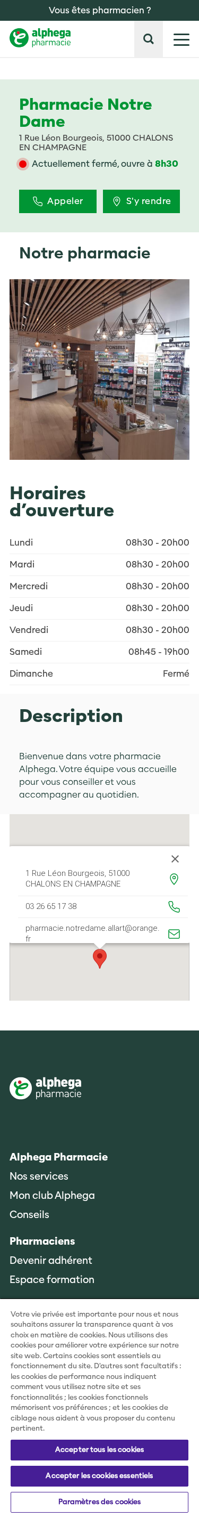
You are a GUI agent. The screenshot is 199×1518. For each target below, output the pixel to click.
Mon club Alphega (52, 1196)
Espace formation (52, 1280)
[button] (148, 39)
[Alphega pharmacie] (45, 1089)
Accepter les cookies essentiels (99, 1476)
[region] (99, 1408)
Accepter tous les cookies (99, 1450)
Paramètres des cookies (99, 1502)
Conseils (29, 1215)
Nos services (39, 1177)
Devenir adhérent (51, 1261)
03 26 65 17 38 (50, 907)
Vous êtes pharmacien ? (100, 10)
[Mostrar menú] (176, 39)
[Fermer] (175, 859)
